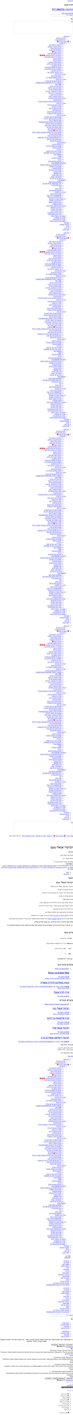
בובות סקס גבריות (56, 185)
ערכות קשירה (58, 171)
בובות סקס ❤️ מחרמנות (55, 130)
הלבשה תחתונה (57, 147)
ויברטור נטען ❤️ (57, 52)
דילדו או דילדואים (56, 71)
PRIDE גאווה (61, 180)
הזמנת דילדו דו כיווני (56, 194)
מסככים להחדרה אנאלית (54, 113)
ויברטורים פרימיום (56, 76)
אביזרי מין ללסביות (60, 192)
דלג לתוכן (70, 1)
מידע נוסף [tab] (66, 874)
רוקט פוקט (67, 1257)
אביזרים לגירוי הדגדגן (56, 86)
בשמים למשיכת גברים (55, 89)
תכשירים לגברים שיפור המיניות (53, 118)
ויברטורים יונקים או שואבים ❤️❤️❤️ (50, 55)
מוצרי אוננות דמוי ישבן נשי (54, 127)
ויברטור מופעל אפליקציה (54, 53)
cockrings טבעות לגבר (55, 182)
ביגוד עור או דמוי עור (56, 178)
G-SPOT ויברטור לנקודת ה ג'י (53, 69)
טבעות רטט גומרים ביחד (54, 105)
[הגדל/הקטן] (72, 1382)
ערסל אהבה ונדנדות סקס (54, 111)
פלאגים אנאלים (57, 204)
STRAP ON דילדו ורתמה (54, 195)
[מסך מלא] (70, 1382)
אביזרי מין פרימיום (60, 74)
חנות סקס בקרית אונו (49, 867)
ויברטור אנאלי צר (57, 65)
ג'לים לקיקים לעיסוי (56, 207)
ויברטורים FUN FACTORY (53, 67)
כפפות (60, 156)
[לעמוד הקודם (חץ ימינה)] (72, 1384)
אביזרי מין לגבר (61, 115)
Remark (68, 1357)
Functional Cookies (60, 1357)
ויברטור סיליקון (57, 60)
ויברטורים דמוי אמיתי (55, 50)
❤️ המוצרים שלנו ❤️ (63, 41)
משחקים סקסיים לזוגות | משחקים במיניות (50, 101)
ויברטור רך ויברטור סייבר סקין (53, 57)
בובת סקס (66, 1269)
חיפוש (71, 15)
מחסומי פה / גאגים (56, 176)
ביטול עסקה (65, 1323)
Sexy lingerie (58, 154)
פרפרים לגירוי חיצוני (56, 94)
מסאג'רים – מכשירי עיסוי (58, 216)
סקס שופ (70, 1056)
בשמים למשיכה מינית (55, 134)
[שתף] (68, 1382)
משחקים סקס (12, 867)
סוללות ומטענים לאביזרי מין (54, 77)
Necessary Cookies (56, 1350)
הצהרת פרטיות (64, 1324)
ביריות (60, 159)
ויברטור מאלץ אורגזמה (55, 62)
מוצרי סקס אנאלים (22, 867)
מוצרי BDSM (58, 173)
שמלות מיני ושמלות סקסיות (54, 146)
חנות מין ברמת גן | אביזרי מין (61, 1283)
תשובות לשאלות (64, 224)
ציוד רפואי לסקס (57, 175)
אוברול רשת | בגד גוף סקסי (54, 151)
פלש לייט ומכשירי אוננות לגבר (53, 125)
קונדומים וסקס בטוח (56, 141)
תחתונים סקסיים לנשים (55, 161)
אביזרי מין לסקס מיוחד (59, 219)
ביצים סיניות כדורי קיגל (55, 93)
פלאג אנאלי (66, 1276)
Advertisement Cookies (59, 1371)
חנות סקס (66, 36)
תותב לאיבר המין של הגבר (54, 139)
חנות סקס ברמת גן (60, 40)
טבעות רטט (65, 1264)
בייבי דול (59, 149)
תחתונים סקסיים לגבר (55, 190)
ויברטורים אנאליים (61, 867)
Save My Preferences (59, 1378)
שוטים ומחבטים (57, 168)
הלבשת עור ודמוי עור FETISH (53, 153)
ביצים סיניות (65, 1273)
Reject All (61, 1344)
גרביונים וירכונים (57, 144)
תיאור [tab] (67, 872)
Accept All (54, 1344)
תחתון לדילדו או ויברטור (55, 197)
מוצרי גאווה (58, 188)
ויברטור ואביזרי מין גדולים (54, 64)
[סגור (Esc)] (66, 1382)
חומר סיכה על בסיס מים (60, 915)
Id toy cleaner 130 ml (54, 918)
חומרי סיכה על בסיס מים (54, 212)
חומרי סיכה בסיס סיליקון (55, 214)
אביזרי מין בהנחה (57, 106)
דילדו (67, 1267)
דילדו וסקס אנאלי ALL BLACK (52, 183)
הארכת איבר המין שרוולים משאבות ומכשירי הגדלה (47, 132)
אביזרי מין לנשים (60, 79)
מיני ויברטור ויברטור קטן (54, 72)
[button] (67, 1387)
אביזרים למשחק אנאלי (55, 202)
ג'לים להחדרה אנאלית (55, 200)
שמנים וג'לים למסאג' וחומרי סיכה (55, 205)
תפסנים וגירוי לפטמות (55, 166)
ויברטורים (62, 43)
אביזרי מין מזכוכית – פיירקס (54, 91)
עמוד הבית (70, 836)
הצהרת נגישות (65, 1328)
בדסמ (67, 1279)
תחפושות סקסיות (57, 158)
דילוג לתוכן (70, 1385)
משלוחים (66, 223)
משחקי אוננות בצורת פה (55, 129)
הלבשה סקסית (61, 142)
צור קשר (66, 228)
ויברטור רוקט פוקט (63, 1274)
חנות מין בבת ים (60, 38)
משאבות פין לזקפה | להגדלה (54, 123)
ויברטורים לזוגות (57, 110)
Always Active (66, 1350)
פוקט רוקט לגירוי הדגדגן (55, 88)
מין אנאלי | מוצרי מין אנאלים (57, 199)
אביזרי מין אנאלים (37, 865)
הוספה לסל (69, 864)
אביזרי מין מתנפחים (59, 217)
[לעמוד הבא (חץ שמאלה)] (70, 1384)
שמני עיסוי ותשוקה (56, 209)
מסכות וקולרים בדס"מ (55, 170)
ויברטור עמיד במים (56, 48)
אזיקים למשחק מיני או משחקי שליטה (51, 165)
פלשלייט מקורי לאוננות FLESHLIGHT (50, 122)
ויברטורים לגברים (34, 867)
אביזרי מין (68, 1256)
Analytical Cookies (60, 1364)
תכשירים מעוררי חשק (55, 96)
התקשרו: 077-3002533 (62, 9)
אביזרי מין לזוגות (60, 103)
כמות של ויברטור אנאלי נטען (64, 862)
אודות (67, 226)
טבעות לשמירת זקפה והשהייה (53, 117)
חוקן (60, 187)
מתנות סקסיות (57, 100)
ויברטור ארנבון (57, 59)
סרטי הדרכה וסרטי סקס (55, 135)
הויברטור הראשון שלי (55, 45)
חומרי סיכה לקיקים (56, 211)
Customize (69, 1344)
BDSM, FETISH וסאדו (58, 163)
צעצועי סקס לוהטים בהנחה (57, 221)
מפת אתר (66, 1326)
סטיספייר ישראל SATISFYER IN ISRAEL (49, 82)
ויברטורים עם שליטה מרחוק (53, 81)
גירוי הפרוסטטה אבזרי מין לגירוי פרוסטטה (50, 137)
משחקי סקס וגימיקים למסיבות (56, 98)
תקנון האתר (65, 229)
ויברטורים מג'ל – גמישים (55, 46)
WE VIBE (58, 84)
